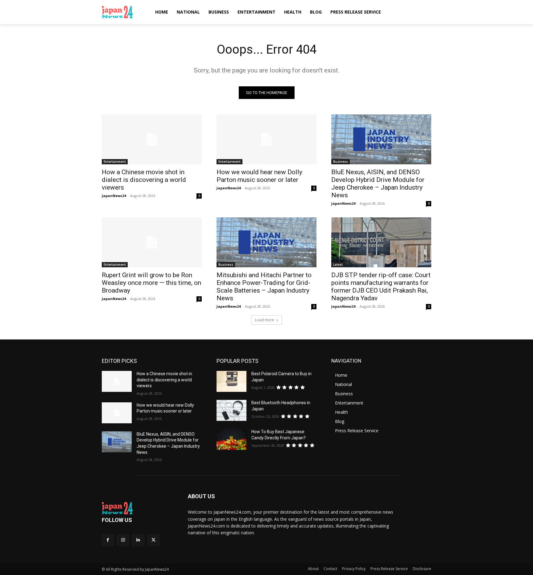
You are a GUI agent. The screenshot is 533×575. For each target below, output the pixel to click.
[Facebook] (108, 540)
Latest (338, 264)
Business (340, 161)
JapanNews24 (114, 195)
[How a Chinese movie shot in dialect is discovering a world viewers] (152, 139)
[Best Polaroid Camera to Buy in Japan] (231, 381)
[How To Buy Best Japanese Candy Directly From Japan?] (231, 439)
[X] (153, 540)
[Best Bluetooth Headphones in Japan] (231, 410)
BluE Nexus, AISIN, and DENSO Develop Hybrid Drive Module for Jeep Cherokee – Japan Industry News (377, 183)
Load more (264, 319)
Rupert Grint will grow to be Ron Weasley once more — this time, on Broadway (151, 282)
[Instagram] (123, 540)
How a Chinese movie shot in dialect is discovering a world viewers (144, 179)
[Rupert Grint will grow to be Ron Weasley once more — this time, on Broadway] (152, 242)
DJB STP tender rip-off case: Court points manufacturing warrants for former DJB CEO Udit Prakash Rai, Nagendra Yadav (381, 286)
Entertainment (115, 161)
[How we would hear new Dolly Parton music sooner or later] (266, 139)
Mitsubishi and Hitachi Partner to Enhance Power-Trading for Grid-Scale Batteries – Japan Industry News (264, 286)
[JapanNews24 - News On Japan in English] (123, 12)
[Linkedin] (138, 540)
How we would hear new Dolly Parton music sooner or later (259, 175)
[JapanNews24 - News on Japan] (137, 508)
